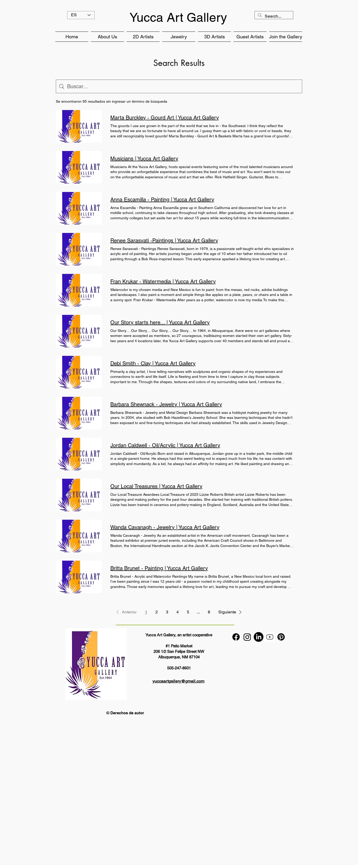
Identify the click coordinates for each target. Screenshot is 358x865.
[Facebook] (236, 637)
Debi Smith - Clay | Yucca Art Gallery (153, 363)
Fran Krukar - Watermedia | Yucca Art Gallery (163, 281)
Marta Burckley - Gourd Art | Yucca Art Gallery (164, 117)
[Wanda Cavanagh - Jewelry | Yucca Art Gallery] (79, 536)
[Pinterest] (281, 637)
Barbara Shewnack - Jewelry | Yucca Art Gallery (166, 404)
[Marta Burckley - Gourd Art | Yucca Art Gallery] (79, 126)
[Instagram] (247, 637)
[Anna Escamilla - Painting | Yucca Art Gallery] (79, 208)
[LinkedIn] (258, 637)
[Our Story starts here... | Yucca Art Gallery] (79, 331)
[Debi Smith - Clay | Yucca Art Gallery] (79, 372)
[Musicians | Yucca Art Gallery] (79, 167)
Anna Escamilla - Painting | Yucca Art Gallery (162, 199)
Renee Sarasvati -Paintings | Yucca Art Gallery (164, 240)
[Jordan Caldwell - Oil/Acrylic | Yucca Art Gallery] (79, 454)
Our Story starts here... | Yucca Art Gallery (160, 322)
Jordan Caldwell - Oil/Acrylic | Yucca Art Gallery (165, 445)
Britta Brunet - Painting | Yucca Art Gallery (159, 568)
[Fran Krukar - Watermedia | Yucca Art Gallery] (79, 290)
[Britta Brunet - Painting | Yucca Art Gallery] (79, 577)
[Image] (270, 637)
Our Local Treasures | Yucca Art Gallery (156, 486)
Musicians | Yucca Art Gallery (144, 158)
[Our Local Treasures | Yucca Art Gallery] (79, 495)
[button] (107, 37)
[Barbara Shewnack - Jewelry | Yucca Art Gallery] (79, 413)
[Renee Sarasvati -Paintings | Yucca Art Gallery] (79, 249)
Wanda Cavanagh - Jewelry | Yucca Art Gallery (164, 527)
